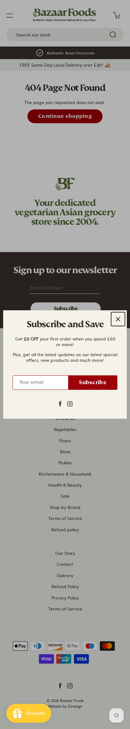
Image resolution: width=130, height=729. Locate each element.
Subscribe (92, 382)
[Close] (118, 319)
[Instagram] (70, 403)
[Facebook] (60, 403)
